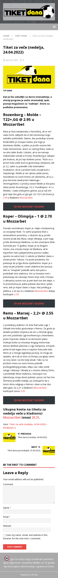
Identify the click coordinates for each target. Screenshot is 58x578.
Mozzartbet (26, 197)
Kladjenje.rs (9, 427)
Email (6, 516)
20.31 (35, 417)
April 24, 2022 (12, 60)
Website (7, 525)
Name (6, 507)
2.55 (22, 391)
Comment (8, 484)
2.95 (5, 197)
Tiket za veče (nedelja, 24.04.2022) (27, 424)
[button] (53, 26)
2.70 (16, 294)
